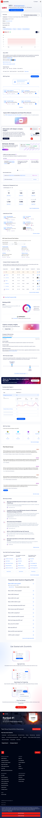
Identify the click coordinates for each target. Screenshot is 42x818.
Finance (14, 29)
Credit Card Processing (7, 29)
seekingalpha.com (12, 535)
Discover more (35, 380)
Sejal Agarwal (24, 246)
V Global (19, 563)
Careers (20, 766)
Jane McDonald (27, 101)
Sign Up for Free (21, 707)
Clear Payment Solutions (10, 563)
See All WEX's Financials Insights (20, 373)
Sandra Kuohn (28, 227)
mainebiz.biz (11, 544)
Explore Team (7, 328)
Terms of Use (3, 804)
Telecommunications (5, 739)
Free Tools (3, 768)
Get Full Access (5, 149)
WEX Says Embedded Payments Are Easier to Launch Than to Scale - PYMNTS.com (22, 502)
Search (36, 1)
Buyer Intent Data (4, 764)
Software (19, 29)
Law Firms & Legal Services (12, 735)
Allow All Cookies (21, 813)
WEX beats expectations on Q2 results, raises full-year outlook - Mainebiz (21, 539)
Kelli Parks (4, 253)
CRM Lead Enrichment (5, 766)
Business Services (21, 735)
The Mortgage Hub (33, 563)
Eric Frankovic (28, 216)
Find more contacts (36, 233)
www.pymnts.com (12, 507)
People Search (5, 743)
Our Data (2, 775)
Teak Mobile (8, 561)
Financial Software (26, 29)
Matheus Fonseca (25, 253)
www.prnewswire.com (12, 518)
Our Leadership (21, 760)
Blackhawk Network (7, 283)
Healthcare (25, 737)
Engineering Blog (21, 779)
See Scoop (5, 490)
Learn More (6, 138)
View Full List (9, 571)
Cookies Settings (21, 815)
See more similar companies (34, 292)
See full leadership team (34, 208)
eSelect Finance (21, 565)
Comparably (15, 318)
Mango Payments (9, 565)
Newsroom (20, 777)
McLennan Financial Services (22, 567)
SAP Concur (7, 289)
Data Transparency (4, 777)
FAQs (20, 764)
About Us (20, 758)
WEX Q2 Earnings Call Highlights (14, 521)
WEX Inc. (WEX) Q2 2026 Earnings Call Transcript (18, 531)
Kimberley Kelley (5, 246)
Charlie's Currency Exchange (10, 558)
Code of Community (4, 779)
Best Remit (20, 561)
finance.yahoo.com (12, 528)
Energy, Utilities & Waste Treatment (34, 737)
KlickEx (31, 561)
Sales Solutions (4, 758)
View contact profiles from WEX (9, 64)
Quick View (8, 195)
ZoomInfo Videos (22, 775)
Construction (4, 735)
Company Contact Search (5, 762)
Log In (2, 792)
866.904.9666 (3, 794)
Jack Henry (7, 277)
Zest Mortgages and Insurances (34, 567)
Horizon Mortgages (33, 565)
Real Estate (18, 739)
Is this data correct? (7, 62)
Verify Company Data (5, 781)
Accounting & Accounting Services (12, 737)
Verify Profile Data (4, 783)
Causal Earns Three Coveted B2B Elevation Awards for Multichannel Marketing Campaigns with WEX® (22, 511)
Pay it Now (32, 558)
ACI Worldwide (7, 286)
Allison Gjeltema (10, 90)
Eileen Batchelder (10, 216)
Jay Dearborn (27, 90)
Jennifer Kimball (10, 101)
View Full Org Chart (35, 76)
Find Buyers (35, 179)
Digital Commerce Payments (10, 567)
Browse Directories (36, 729)
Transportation (12, 739)
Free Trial (37, 752)
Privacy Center (21, 781)
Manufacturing (32, 735)
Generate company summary (31, 15)
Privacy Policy (3, 802)
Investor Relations (22, 762)
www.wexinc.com (9, 21)
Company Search (14, 743)
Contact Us (21, 768)
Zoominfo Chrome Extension (7, 770)
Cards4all (19, 558)
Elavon (7, 280)
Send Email (35, 175)
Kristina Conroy (9, 227)
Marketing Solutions (4, 760)
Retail (21, 737)
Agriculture (38, 735)
